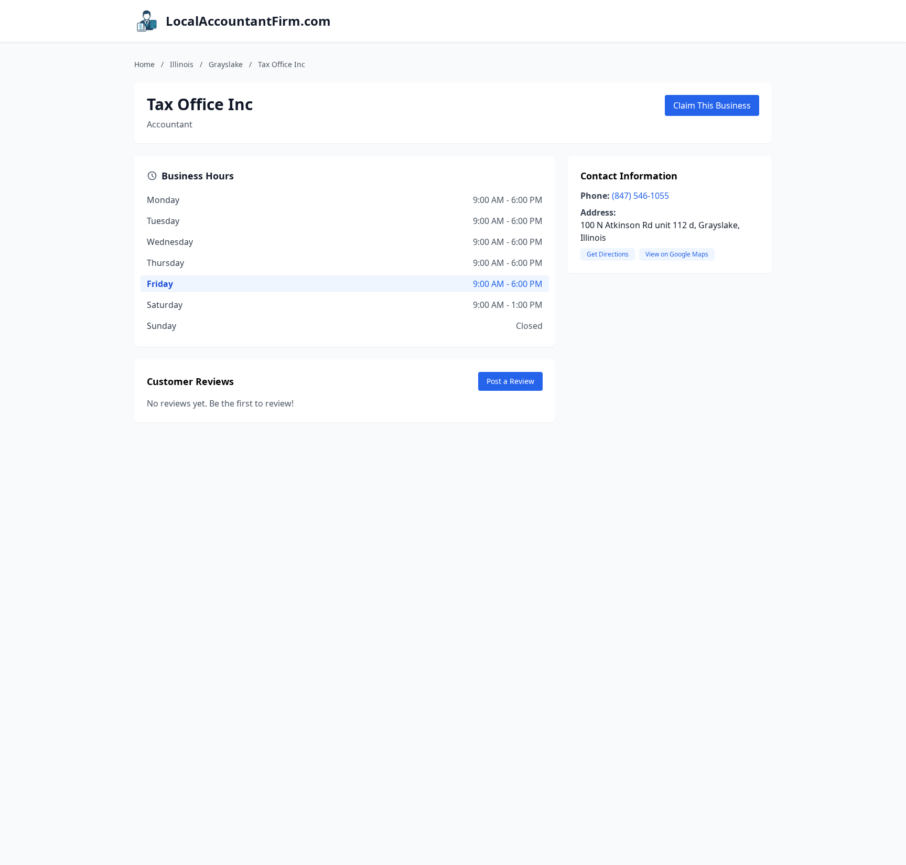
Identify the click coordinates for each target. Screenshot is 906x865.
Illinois (181, 64)
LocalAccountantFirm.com (248, 21)
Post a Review (510, 381)
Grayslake (226, 64)
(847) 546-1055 (640, 195)
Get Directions (608, 254)
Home (144, 64)
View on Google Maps (676, 254)
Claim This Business (712, 105)
